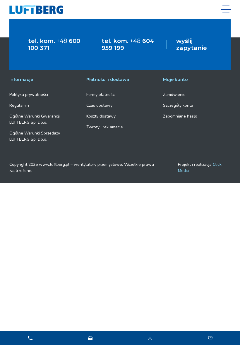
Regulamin (19, 105)
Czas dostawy (99, 105)
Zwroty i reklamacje (104, 127)
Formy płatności (101, 94)
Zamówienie (174, 94)
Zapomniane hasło (180, 116)
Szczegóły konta (178, 105)
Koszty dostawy (101, 116)
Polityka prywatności (28, 94)
